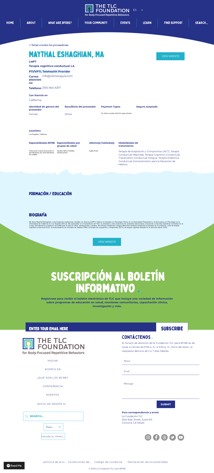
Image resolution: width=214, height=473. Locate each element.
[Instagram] (148, 437)
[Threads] (164, 437)
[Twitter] (172, 437)
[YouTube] (181, 437)
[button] (31, 22)
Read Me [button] (16, 465)
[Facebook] (156, 437)
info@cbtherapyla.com (57, 76)
